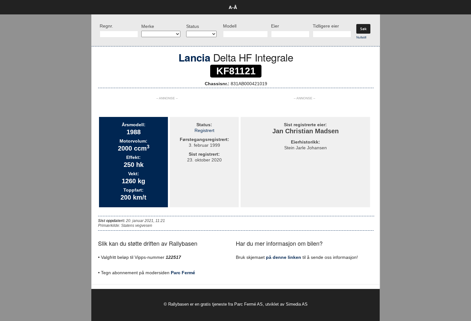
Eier (275, 26)
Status (192, 26)
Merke (147, 26)
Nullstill (361, 37)
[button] (390, 7)
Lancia (194, 57)
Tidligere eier (326, 26)
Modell (229, 26)
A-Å (233, 7)
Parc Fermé (183, 272)
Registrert (204, 130)
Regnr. (106, 26)
